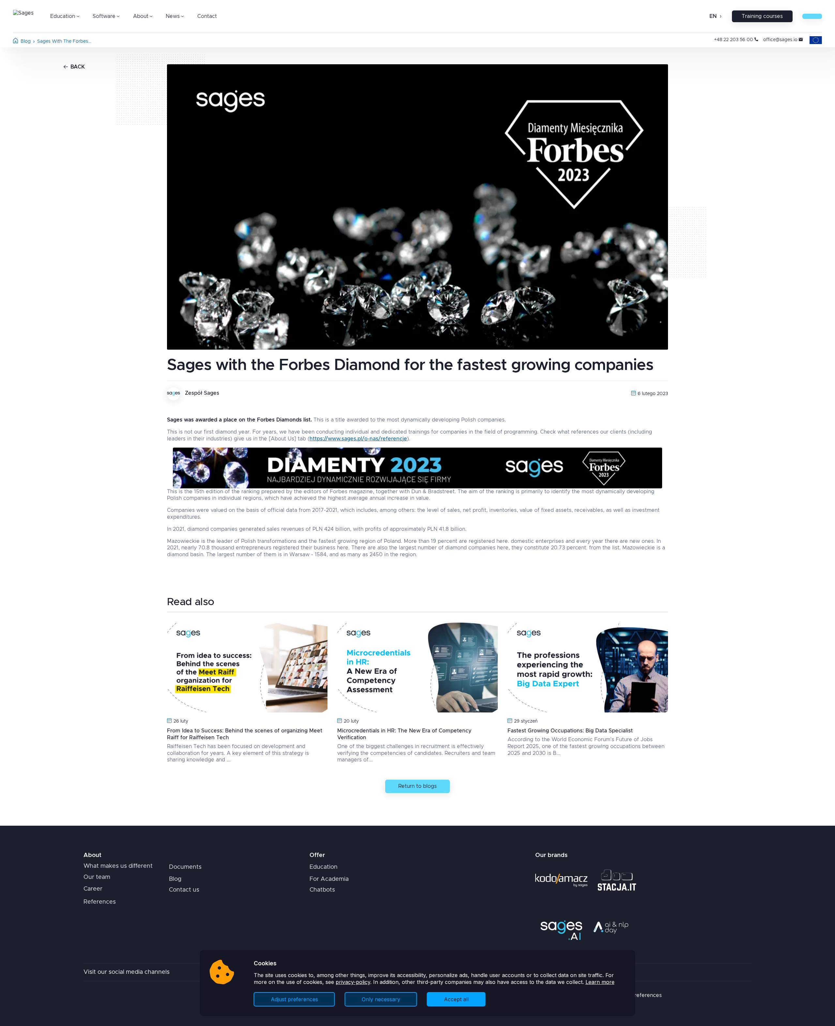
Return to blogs (417, 786)
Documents (185, 867)
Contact (207, 16)
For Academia (329, 879)
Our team (97, 877)
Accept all (456, 999)
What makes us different (118, 866)
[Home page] (15, 41)
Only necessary (381, 999)
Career (93, 889)
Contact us (184, 890)
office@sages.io (780, 40)
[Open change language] (720, 16)
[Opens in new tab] (561, 880)
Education (324, 867)
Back (77, 66)
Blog (26, 41)
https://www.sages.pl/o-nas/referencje (358, 438)
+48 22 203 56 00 (733, 40)
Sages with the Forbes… (64, 41)
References (100, 902)
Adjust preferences (294, 999)
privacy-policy (353, 982)
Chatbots (322, 890)
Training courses (762, 16)
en (713, 16)
